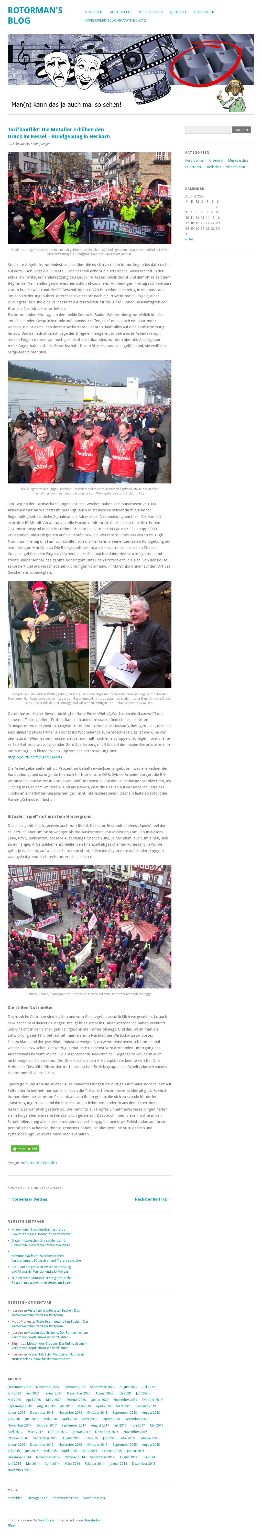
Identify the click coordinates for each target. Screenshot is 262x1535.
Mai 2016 (128, 1438)
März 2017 (35, 1432)
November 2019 (125, 1400)
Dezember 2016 (106, 1432)
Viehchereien (204, 12)
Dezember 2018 (41, 1412)
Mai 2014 (32, 1463)
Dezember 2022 (19, 1387)
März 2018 (89, 1419)
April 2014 (52, 1463)
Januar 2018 (111, 1419)
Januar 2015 (135, 1451)
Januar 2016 (16, 1445)
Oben (12, 1525)
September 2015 (125, 1445)
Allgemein (216, 160)
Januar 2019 (16, 1412)
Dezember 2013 (143, 1463)
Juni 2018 (31, 1419)
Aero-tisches (121, 12)
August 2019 (46, 1406)
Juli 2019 (66, 1406)
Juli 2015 (14, 1451)
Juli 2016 (91, 1438)
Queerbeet (178, 12)
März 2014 (72, 1463)
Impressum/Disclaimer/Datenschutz (115, 20)
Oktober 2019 (152, 1400)
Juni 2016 (109, 1438)
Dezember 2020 (78, 1393)
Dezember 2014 (19, 1457)
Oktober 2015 (97, 1445)
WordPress (46, 1520)
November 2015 (70, 1445)
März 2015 (89, 1451)
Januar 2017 (81, 1432)
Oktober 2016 (18, 1438)
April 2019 (103, 1406)
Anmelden (15, 1498)
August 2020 (104, 1393)
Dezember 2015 (41, 1445)
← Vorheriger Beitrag (27, 1199)
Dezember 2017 (136, 1419)
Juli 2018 (14, 1419)
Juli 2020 (124, 1393)
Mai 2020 (14, 1400)
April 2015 (69, 1451)
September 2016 (45, 1438)
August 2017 (100, 1425)
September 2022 (102, 1387)
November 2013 (19, 1470)
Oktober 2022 (75, 1387)
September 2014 (102, 1457)
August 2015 (151, 1445)
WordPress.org (94, 1498)
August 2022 (128, 1387)
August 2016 (71, 1438)
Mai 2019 (84, 1406)
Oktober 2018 (97, 1412)
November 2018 (70, 1412)
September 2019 (20, 1406)
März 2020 (53, 1400)
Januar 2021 (53, 1393)
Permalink (50, 1163)
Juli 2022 (149, 1387)
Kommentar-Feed (65, 1498)
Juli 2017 (120, 1425)
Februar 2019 (146, 1406)
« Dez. (189, 239)
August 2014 (128, 1457)
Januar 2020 (99, 1400)
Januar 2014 (118, 1463)
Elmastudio (92, 1520)
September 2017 (74, 1425)
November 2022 (48, 1387)
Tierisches (213, 167)
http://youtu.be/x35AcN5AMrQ (35, 757)
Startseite (94, 12)
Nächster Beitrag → (153, 1199)
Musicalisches (151, 12)
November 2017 (19, 1425)
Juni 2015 (31, 1451)
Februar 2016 (149, 1438)
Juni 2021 (32, 1393)
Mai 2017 (156, 1425)
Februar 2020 (76, 1400)
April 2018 (69, 1419)
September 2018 (125, 1412)
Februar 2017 (58, 1432)
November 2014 (48, 1457)
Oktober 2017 (46, 1425)
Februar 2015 (112, 1451)
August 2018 (151, 1412)
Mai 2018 (50, 1419)
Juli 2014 (149, 1457)
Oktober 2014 (75, 1457)
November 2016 (135, 1432)
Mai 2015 (50, 1451)
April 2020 (33, 1400)
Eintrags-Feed (38, 1498)
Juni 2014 (14, 1463)
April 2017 (15, 1432)
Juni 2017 (138, 1425)
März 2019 (123, 1406)
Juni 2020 (142, 1393)
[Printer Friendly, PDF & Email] (25, 1150)
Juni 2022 (14, 1393)
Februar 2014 (94, 1463)
